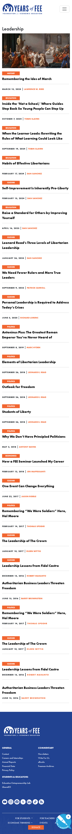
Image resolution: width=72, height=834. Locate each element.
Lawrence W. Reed (34, 89)
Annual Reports (9, 762)
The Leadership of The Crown (24, 541)
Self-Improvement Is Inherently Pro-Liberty (35, 188)
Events (44, 822)
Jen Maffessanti (36, 471)
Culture (11, 182)
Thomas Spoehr (36, 526)
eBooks (41, 762)
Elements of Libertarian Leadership (29, 362)
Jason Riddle (28, 496)
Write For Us (43, 758)
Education (11, 98)
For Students (23, 818)
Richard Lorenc (29, 317)
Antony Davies (27, 447)
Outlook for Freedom (18, 387)
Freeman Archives (46, 766)
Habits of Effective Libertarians (25, 163)
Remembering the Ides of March (27, 79)
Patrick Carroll (36, 287)
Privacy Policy (8, 770)
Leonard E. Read (37, 372)
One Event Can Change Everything (28, 486)
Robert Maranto (36, 575)
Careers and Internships (12, 758)
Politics (11, 327)
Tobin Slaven (31, 119)
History (11, 73)
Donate (36, 827)
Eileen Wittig (33, 551)
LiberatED (6, 787)
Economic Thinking (19, 822)
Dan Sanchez (34, 173)
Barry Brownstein (31, 598)
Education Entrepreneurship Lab (16, 783)
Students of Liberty (16, 412)
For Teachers (47, 818)
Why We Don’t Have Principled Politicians (33, 436)
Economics (10, 456)
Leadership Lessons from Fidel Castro (30, 566)
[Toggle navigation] (64, 9)
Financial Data (8, 766)
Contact (5, 754)
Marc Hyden (33, 347)
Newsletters (43, 754)
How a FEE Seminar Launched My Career (33, 461)
